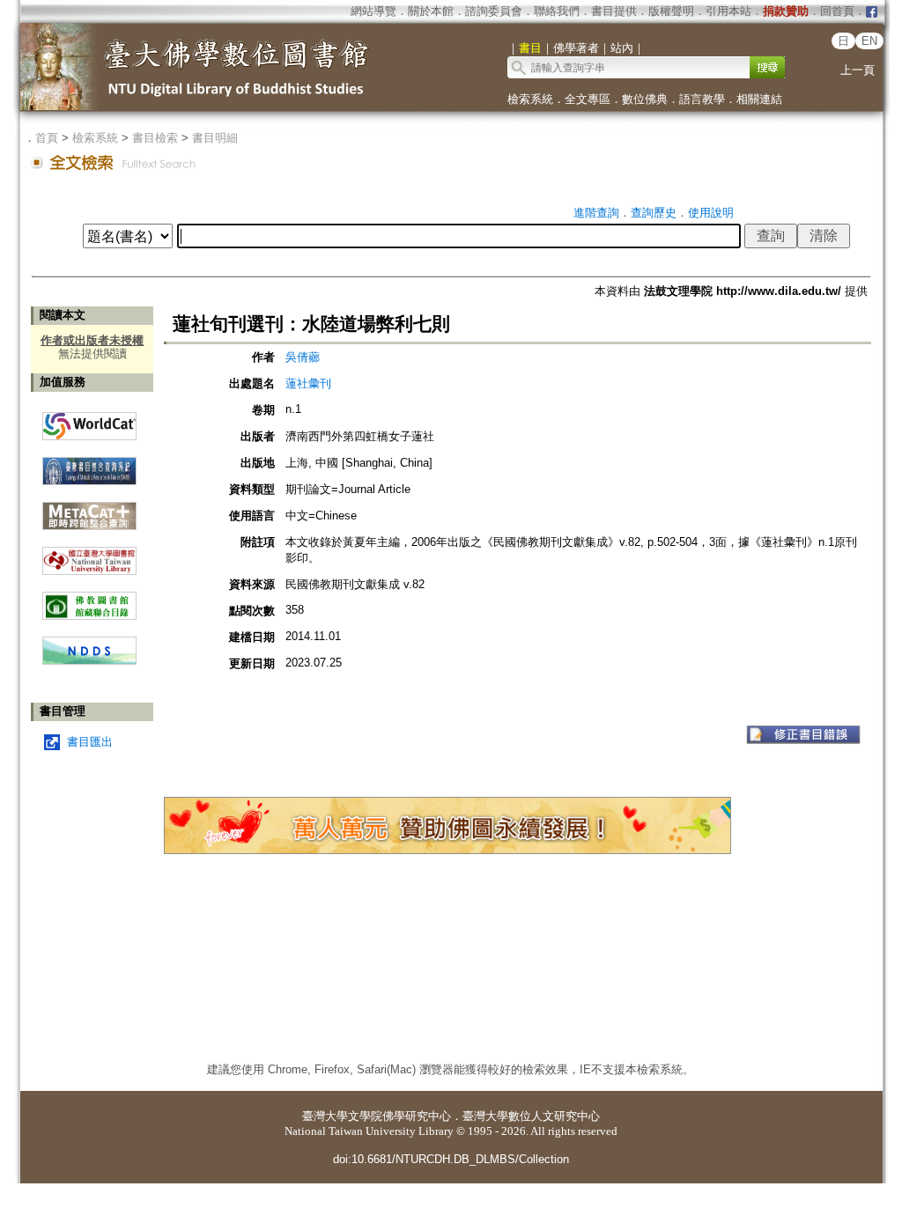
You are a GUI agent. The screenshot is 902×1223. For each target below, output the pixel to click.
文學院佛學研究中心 (399, 1116)
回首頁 (837, 11)
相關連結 (759, 99)
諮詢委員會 (493, 11)
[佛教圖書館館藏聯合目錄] (89, 599)
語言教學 (702, 99)
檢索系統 (530, 99)
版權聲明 (671, 11)
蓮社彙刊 (308, 383)
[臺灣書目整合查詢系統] (89, 464)
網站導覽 (373, 11)
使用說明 (711, 212)
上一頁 (857, 70)
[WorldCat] (89, 421)
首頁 (46, 137)
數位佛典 (645, 99)
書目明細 (215, 137)
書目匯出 (90, 741)
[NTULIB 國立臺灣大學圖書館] (89, 554)
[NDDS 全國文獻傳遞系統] (89, 660)
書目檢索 (155, 137)
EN (869, 41)
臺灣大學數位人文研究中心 (531, 1116)
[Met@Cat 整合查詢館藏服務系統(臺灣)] (89, 509)
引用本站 (728, 11)
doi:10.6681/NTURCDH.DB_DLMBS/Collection (451, 1159)
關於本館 (431, 11)
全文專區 (587, 99)
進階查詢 (596, 212)
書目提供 (614, 11)
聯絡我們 (557, 11)
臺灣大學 (325, 1116)
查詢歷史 (653, 212)
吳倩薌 (302, 357)
